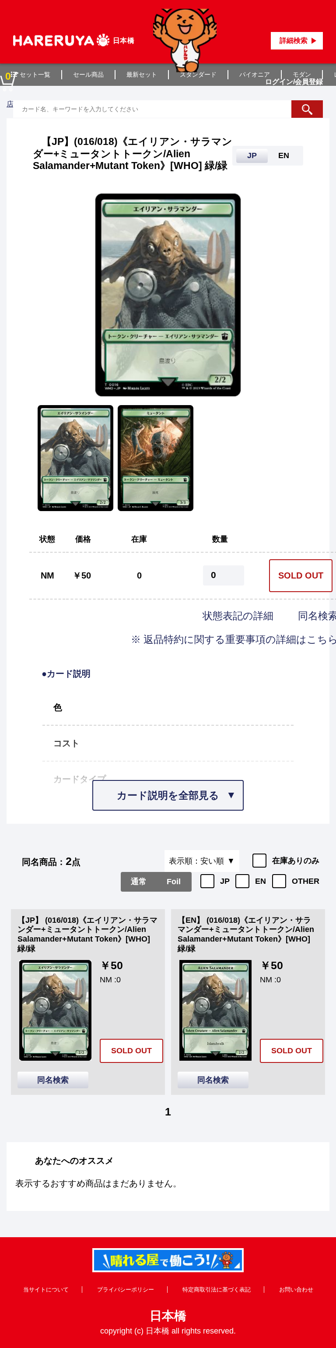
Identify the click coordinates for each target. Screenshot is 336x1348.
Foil (174, 881)
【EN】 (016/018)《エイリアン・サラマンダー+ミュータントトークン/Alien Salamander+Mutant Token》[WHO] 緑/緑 (246, 934)
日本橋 (168, 1316)
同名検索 (53, 1080)
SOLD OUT (300, 575)
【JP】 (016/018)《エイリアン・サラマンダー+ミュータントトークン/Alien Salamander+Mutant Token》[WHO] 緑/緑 (88, 934)
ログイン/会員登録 (294, 81)
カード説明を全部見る (168, 795)
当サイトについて (46, 1289)
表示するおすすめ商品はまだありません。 (98, 1183)
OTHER (305, 881)
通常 (139, 881)
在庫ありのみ (295, 860)
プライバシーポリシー (125, 1289)
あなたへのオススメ (74, 1160)
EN (260, 881)
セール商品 (88, 74)
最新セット (141, 74)
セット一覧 (35, 74)
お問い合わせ (296, 1289)
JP (225, 881)
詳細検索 (294, 40)
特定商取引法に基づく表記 (216, 1289)
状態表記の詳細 (239, 615)
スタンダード (198, 74)
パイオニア (254, 74)
